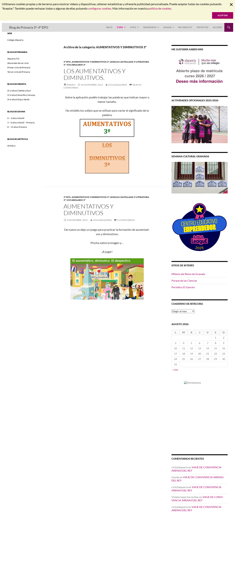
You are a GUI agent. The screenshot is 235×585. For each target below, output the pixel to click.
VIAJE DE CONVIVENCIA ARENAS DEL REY (197, 498)
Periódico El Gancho (183, 287)
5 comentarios (126, 220)
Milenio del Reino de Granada (188, 274)
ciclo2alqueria (117, 84)
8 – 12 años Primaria (17, 127)
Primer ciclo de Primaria (18, 67)
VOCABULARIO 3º (76, 64)
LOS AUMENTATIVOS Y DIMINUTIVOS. (95, 74)
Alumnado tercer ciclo (18, 63)
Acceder (217, 27)
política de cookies (159, 8)
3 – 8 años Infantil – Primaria (21, 122)
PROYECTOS (202, 27)
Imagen (70, 84)
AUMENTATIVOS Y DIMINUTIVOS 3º (90, 61)
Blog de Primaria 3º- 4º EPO (28, 27)
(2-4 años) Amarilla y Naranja (21, 95)
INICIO (109, 27)
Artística (11, 145)
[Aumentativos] (107, 127)
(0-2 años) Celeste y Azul (19, 90)
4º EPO (133, 27)
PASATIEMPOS (149, 27)
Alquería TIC (13, 58)
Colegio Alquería (15, 40)
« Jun (175, 369)
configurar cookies (99, 8)
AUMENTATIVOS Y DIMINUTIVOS (89, 209)
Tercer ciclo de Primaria (18, 71)
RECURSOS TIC (185, 27)
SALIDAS (167, 27)
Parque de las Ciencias (184, 280)
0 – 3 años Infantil (15, 118)
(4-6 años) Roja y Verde (18, 99)
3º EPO (120, 27)
